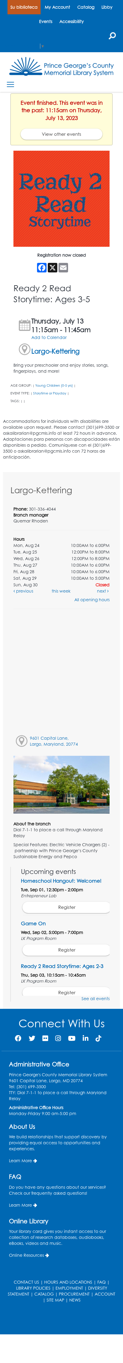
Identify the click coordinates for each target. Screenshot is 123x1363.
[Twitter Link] (32, 1038)
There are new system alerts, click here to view (58, 1319)
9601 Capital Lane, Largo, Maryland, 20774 (54, 741)
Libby (107, 7)
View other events (61, 134)
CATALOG (44, 1293)
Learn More (20, 1160)
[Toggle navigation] (10, 84)
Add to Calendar (49, 337)
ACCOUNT (105, 1293)
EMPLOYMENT (69, 1287)
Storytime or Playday (49, 393)
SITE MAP (55, 1299)
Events (45, 21)
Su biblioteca (24, 7)
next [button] (102, 590)
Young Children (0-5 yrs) (54, 385)
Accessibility (71, 21)
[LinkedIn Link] (85, 1038)
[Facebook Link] (18, 1038)
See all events (96, 998)
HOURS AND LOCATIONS (68, 1282)
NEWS (75, 1299)
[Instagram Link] (58, 1038)
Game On (33, 923)
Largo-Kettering (55, 351)
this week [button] (61, 590)
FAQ (101, 1282)
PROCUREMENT (74, 1293)
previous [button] (24, 590)
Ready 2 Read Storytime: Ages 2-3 (62, 966)
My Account (57, 7)
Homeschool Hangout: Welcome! (61, 881)
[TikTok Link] (98, 1038)
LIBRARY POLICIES (33, 1287)
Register (67, 907)
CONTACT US (26, 1282)
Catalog (85, 7)
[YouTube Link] (72, 1038)
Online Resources (26, 1255)
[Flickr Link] (45, 1038)
